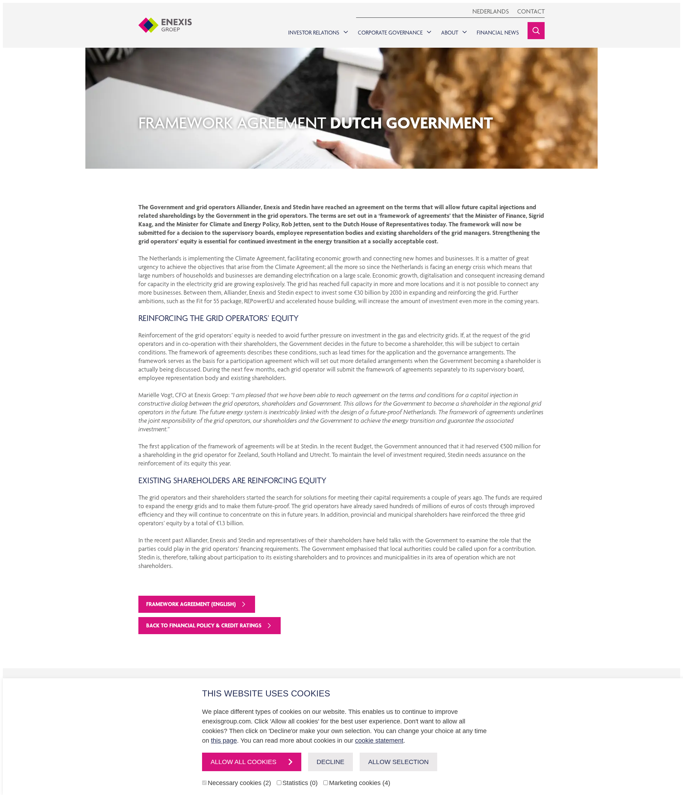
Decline (330, 761)
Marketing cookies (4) (359, 783)
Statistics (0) (300, 783)
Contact (531, 11)
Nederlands (490, 11)
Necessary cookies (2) (239, 783)
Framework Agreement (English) (191, 604)
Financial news (498, 32)
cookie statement (379, 740)
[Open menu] (344, 30)
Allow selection (398, 761)
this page (224, 740)
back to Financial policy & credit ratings (203, 625)
